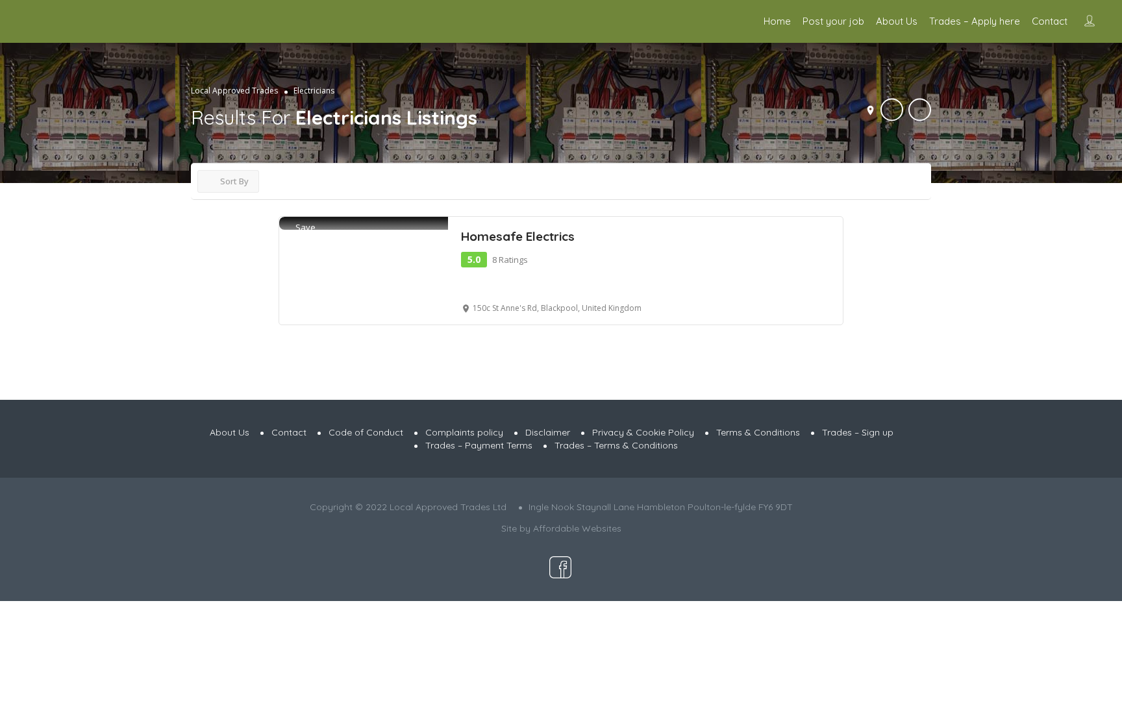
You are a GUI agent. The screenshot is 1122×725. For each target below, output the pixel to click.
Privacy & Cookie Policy (643, 432)
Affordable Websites (577, 528)
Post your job (833, 21)
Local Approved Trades (234, 90)
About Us (896, 21)
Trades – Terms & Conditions (616, 445)
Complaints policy (464, 432)
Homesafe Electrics (518, 236)
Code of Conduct (366, 432)
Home (777, 21)
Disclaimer (547, 432)
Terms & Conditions (758, 432)
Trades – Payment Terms (478, 445)
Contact (1049, 21)
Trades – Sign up (857, 432)
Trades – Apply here (974, 21)
